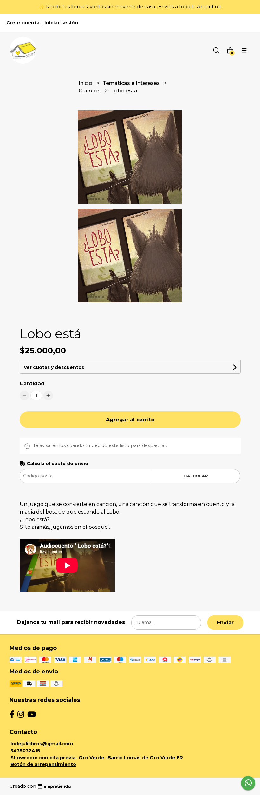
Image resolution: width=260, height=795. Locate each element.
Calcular (196, 476)
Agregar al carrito (130, 420)
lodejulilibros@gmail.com (41, 744)
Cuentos (90, 91)
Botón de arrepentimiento (43, 764)
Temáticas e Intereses (132, 83)
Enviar (225, 623)
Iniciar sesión (61, 23)
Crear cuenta (23, 23)
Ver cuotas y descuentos (54, 367)
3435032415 (25, 751)
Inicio (86, 83)
